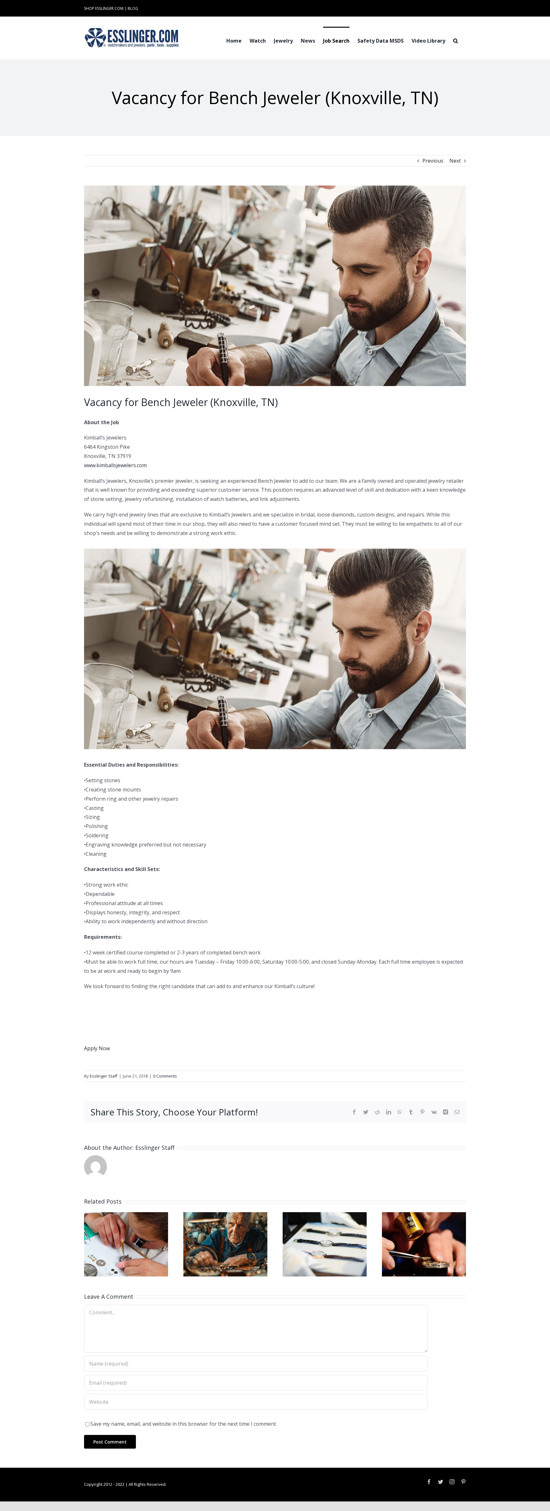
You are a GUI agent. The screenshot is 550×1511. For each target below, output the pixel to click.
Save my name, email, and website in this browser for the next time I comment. (183, 1423)
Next (455, 160)
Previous (432, 160)
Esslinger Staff (103, 1076)
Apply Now (97, 1048)
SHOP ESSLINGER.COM (103, 8)
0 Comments (165, 1076)
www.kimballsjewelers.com (115, 465)
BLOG (133, 8)
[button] (455, 40)
